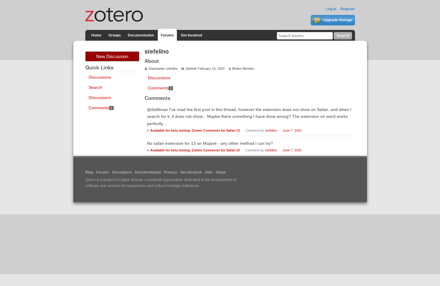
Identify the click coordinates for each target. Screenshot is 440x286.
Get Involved (191, 35)
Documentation (141, 35)
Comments (101, 107)
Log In (331, 9)
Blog (89, 172)
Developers (122, 172)
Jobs (208, 172)
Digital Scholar (131, 180)
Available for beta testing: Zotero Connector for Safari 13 (195, 130)
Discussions (100, 77)
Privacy (170, 172)
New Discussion (112, 56)
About (221, 172)
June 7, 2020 (292, 130)
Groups (114, 35)
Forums (167, 35)
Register (347, 9)
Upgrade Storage (337, 20)
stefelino (271, 130)
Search (95, 87)
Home (96, 35)
